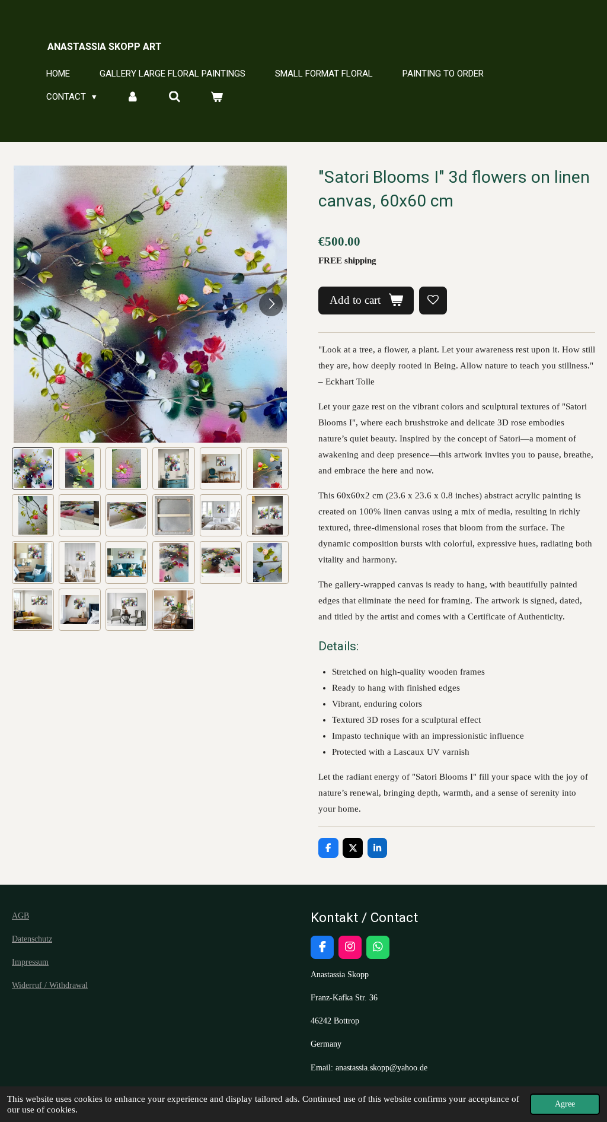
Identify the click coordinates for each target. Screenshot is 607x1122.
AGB (20, 915)
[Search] (174, 97)
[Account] (132, 97)
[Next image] (271, 304)
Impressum (30, 962)
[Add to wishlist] (433, 300)
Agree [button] (565, 1103)
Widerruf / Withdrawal (50, 985)
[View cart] (217, 97)
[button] (33, 468)
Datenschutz (32, 939)
